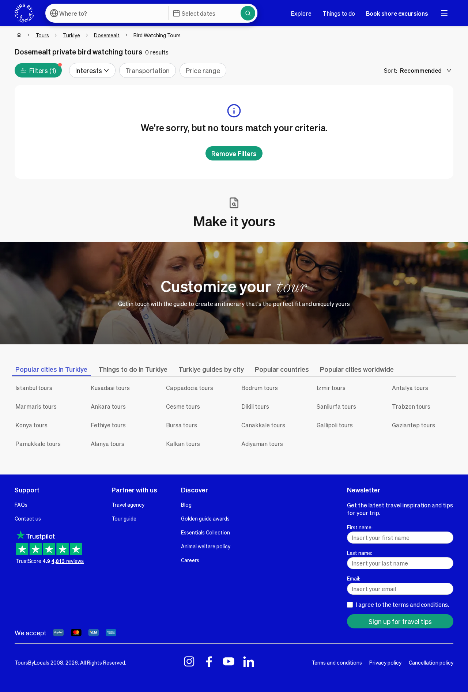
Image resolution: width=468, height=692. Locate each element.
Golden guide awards (205, 518)
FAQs (21, 504)
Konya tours (31, 425)
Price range (203, 70)
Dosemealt (107, 35)
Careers (190, 560)
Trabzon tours (411, 406)
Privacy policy (385, 662)
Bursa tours (181, 425)
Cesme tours (183, 406)
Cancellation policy (431, 662)
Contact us (28, 518)
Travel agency (128, 504)
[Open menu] (444, 13)
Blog (186, 504)
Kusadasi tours (110, 388)
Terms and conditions (337, 662)
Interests (88, 70)
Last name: (359, 552)
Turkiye (71, 35)
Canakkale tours (263, 425)
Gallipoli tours (335, 425)
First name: (360, 527)
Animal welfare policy (205, 546)
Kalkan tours (183, 443)
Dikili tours (255, 406)
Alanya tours (107, 443)
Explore (301, 13)
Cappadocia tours (189, 388)
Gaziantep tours (413, 425)
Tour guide (124, 518)
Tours (42, 35)
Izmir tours (331, 388)
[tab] (51, 369)
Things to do (338, 13)
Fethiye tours (108, 425)
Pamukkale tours (38, 443)
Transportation (147, 70)
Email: (353, 578)
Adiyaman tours (262, 443)
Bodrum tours (259, 388)
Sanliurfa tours (336, 406)
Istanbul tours (33, 388)
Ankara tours (108, 406)
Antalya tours (410, 388)
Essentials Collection (205, 532)
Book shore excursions (397, 13)
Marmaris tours (36, 406)
